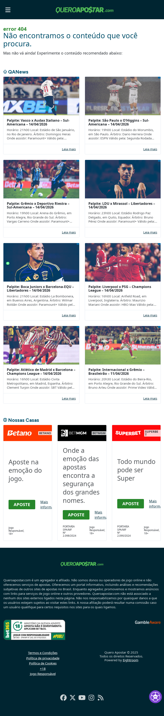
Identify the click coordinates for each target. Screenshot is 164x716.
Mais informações (50, 504)
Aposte (22, 504)
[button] (7, 9)
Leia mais (69, 149)
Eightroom (130, 660)
